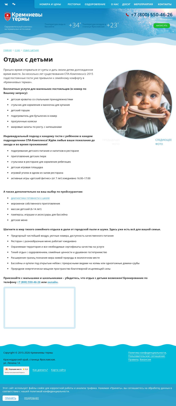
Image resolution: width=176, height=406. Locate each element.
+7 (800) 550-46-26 (152, 14)
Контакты (165, 4)
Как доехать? (40, 369)
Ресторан (74, 4)
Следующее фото (163, 142)
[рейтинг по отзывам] (13, 4)
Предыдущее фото (111, 142)
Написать (161, 25)
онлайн (52, 282)
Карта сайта (58, 369)
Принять (10, 398)
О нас (115, 4)
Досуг (126, 4)
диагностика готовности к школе (30, 198)
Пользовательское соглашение (146, 356)
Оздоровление (95, 4)
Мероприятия (143, 4)
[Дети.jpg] (137, 138)
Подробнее (31, 398)
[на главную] (23, 20)
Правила (133, 359)
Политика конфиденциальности (147, 352)
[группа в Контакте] (6, 4)
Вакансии (145, 359)
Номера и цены (50, 4)
